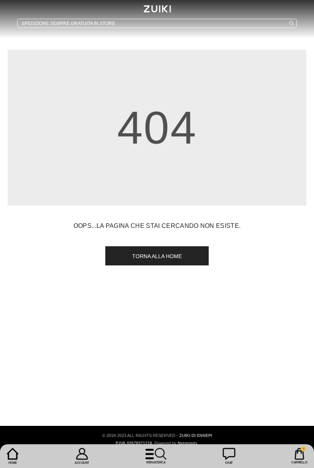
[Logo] (157, 9)
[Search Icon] (157, 23)
